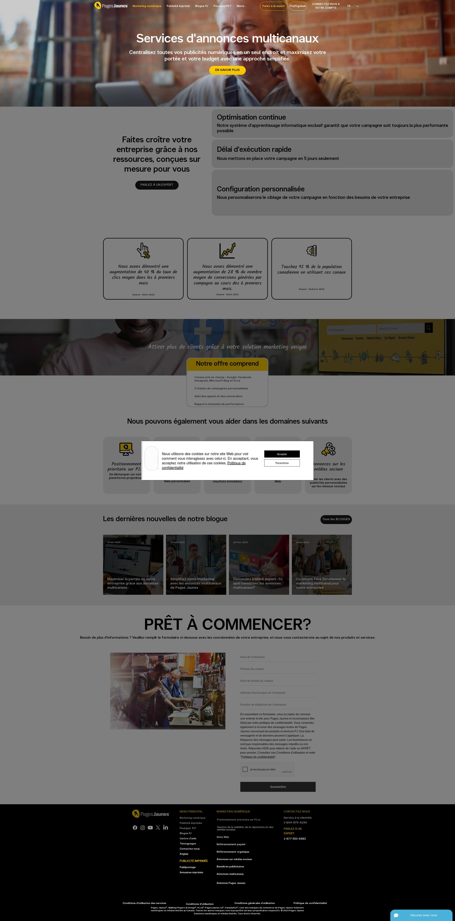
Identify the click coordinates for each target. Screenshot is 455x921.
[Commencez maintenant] (126, 465)
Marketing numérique (192, 818)
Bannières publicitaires (230, 866)
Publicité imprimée (191, 823)
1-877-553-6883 (295, 838)
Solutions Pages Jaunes (231, 883)
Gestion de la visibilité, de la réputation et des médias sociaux (245, 828)
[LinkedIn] (165, 828)
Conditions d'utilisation (199, 904)
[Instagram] (143, 828)
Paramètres (282, 463)
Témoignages (188, 843)
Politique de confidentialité (258, 756)
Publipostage (188, 867)
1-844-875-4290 (295, 822)
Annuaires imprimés (191, 872)
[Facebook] (135, 828)
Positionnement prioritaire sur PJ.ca (238, 819)
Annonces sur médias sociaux (234, 859)
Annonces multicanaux (230, 874)
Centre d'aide (188, 838)
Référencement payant (231, 844)
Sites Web (223, 837)
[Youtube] (150, 828)
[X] (158, 828)
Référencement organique (233, 852)
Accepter (282, 454)
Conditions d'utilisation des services (144, 903)
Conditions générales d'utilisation (254, 903)
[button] (273, 6)
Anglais (184, 854)
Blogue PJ (185, 833)
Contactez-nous (190, 849)
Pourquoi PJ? (188, 828)
